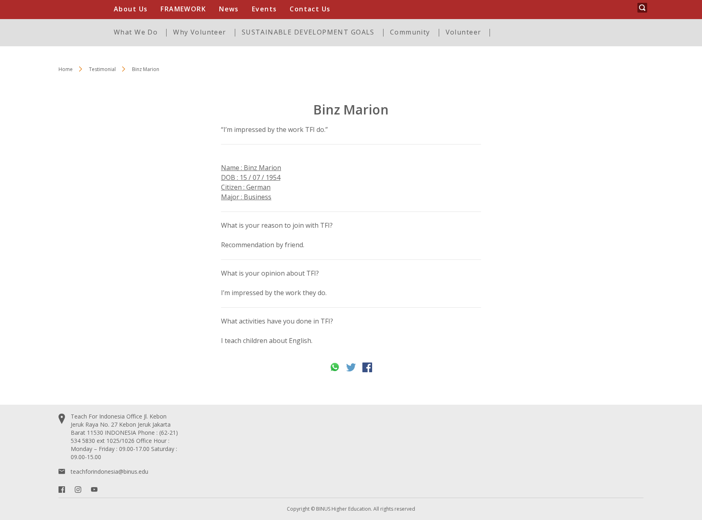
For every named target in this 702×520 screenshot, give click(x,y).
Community (410, 32)
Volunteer (463, 32)
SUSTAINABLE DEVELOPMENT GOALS (308, 32)
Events (264, 8)
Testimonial (102, 69)
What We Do (136, 32)
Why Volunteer (199, 32)
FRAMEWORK (183, 8)
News (229, 8)
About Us (130, 8)
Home (65, 69)
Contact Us (310, 8)
